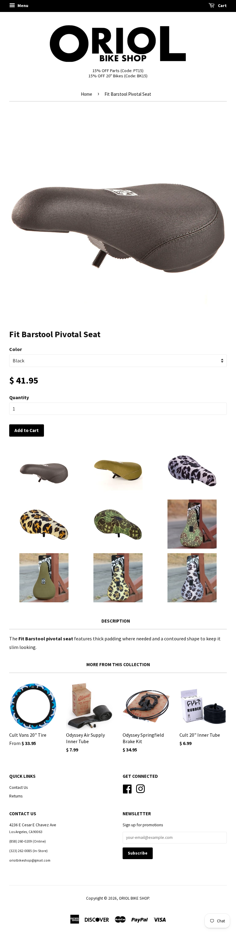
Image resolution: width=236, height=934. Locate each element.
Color (15, 349)
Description (115, 621)
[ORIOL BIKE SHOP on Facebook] (127, 788)
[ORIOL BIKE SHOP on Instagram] (140, 788)
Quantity (19, 397)
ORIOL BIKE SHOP (134, 898)
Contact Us (18, 787)
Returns (15, 796)
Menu (22, 5)
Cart (222, 5)
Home (86, 94)
